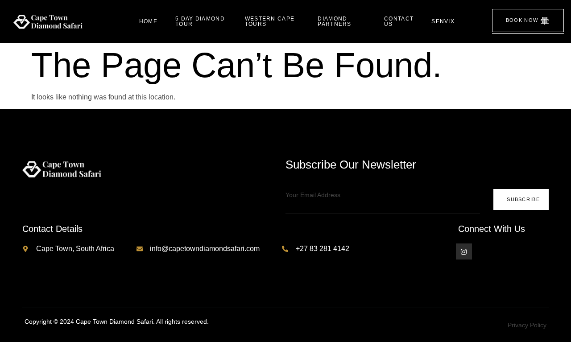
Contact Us (399, 21)
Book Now (522, 20)
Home (148, 21)
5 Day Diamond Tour (200, 21)
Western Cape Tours (270, 21)
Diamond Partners (334, 21)
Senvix (443, 21)
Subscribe (523, 199)
